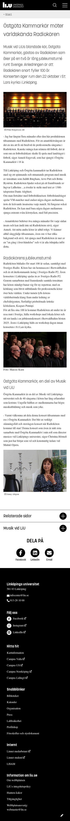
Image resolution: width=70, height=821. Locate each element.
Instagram (18, 625)
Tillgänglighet (14, 799)
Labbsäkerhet (14, 721)
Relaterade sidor (17, 515)
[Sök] (55, 5)
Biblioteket (13, 695)
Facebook (18, 618)
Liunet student (14, 757)
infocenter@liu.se (19, 595)
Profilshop (12, 727)
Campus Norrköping (18, 671)
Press (9, 714)
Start (8, 14)
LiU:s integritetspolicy (19, 786)
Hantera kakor (14, 792)
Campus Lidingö (16, 678)
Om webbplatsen (16, 780)
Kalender (12, 702)
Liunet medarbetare (17, 751)
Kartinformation (15, 652)
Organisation (14, 708)
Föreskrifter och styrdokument (23, 733)
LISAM (11, 764)
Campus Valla (14, 659)
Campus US (13, 665)
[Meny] (65, 5)
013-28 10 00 (17, 600)
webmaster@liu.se (17, 809)
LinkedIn (18, 632)
